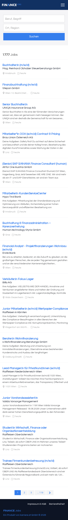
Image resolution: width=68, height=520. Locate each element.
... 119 (40, 492)
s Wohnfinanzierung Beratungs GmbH (24, 342)
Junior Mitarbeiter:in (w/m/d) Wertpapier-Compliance (35, 308)
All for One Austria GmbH (17, 167)
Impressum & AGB (37, 504)
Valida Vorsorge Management (20, 401)
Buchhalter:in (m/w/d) (15, 65)
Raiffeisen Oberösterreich (17, 434)
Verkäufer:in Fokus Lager (18, 279)
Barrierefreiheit (57, 504)
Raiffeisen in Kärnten (14, 312)
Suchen (34, 36)
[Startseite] (11, 5)
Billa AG (7, 282)
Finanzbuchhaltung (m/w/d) (19, 84)
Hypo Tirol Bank (11, 196)
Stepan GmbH (10, 88)
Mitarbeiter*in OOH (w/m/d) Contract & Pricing (31, 133)
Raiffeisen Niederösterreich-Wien (22, 371)
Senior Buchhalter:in (15, 104)
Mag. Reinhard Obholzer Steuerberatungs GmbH (31, 68)
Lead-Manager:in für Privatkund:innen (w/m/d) (31, 368)
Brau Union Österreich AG (17, 137)
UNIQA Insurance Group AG (19, 107)
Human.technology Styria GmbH (21, 230)
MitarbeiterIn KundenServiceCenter (24, 193)
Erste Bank (9, 253)
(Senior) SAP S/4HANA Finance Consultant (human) (34, 163)
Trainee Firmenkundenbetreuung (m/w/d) (28, 460)
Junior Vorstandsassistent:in (20, 397)
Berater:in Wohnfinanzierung (20, 338)
